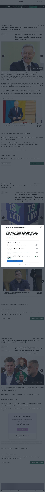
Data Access (22, 264)
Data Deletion (16, 264)
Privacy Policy (28, 264)
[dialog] (22, 246)
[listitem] (22, 242)
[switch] (36, 245)
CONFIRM (15, 260)
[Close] (41, 227)
